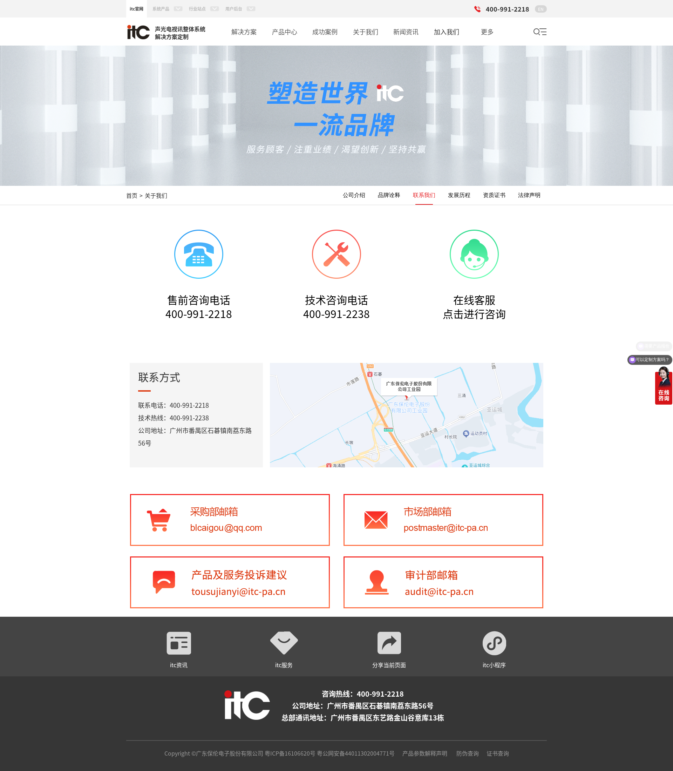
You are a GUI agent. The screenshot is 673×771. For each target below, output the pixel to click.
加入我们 (446, 31)
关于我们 (156, 195)
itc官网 (136, 9)
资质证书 (494, 195)
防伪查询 (467, 753)
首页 (131, 195)
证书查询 (498, 753)
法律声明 (529, 195)
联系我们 (424, 195)
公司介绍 (354, 195)
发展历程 (459, 195)
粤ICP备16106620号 (289, 753)
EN (541, 9)
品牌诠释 (389, 195)
